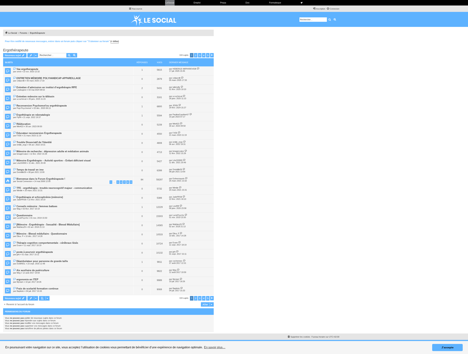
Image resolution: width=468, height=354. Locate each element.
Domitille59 (21, 172)
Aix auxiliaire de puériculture (32, 270)
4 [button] (203, 55)
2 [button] (195, 55)
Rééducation (23, 124)
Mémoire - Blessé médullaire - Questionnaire (41, 233)
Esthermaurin (178, 178)
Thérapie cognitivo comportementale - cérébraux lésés (47, 242)
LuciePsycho (22, 218)
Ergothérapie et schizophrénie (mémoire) (39, 197)
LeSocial (169, 2)
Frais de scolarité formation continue (37, 288)
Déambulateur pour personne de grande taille (42, 261)
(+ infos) (114, 41)
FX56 (19, 135)
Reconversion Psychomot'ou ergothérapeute (41, 105)
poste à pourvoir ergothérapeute (34, 252)
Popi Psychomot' (24, 108)
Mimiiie (19, 190)
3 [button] (199, 55)
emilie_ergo (22, 145)
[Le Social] (156, 19)
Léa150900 (22, 163)
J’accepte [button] (447, 347)
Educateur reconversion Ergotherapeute (39, 133)
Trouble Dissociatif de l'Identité (34, 142)
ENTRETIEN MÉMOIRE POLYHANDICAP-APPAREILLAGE (48, 78)
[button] (212, 55)
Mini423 (20, 126)
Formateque (275, 2)
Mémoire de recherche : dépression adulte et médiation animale (52, 151)
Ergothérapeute (15, 50)
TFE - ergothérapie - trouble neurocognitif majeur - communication (54, 188)
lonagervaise (22, 154)
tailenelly (176, 87)
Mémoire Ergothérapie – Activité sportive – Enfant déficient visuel (53, 160)
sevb (19, 71)
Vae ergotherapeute (27, 69)
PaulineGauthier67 (181, 114)
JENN (175, 105)
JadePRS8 (21, 199)
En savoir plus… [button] (214, 347)
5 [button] (207, 55)
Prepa (223, 2)
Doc (248, 2)
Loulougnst (21, 90)
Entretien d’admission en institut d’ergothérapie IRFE (46, 87)
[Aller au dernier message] (198, 69)
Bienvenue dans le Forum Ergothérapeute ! (40, 178)
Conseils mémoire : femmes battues (36, 206)
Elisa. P (20, 236)
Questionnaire (24, 215)
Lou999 (176, 206)
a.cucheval (21, 99)
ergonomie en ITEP (27, 279)
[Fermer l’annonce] (211, 41)
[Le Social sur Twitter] (301, 2)
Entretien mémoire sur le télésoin (35, 96)
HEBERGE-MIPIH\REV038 (184, 69)
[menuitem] (333, 9)
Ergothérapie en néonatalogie (33, 114)
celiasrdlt (20, 81)
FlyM (19, 117)
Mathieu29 (21, 227)
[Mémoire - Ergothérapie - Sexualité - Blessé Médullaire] (48, 224)
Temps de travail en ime (30, 169)
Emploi (197, 2)
